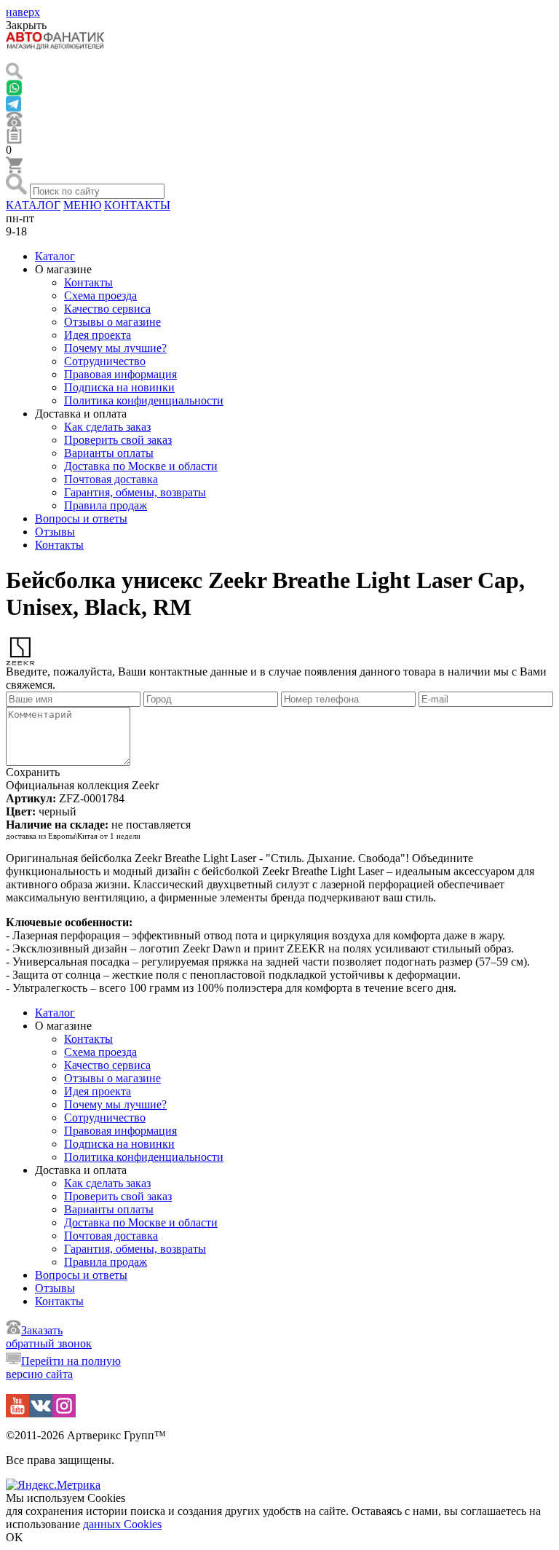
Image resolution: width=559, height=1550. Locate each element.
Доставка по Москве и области (141, 466)
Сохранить (33, 772)
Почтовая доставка (111, 479)
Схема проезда (100, 295)
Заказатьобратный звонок (49, 1337)
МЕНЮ (82, 205)
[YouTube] (17, 1413)
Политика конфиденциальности (143, 400)
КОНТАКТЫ (137, 205)
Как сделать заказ (107, 426)
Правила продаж (105, 505)
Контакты (88, 282)
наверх (23, 12)
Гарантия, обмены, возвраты (135, 492)
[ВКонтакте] (40, 1413)
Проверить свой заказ (118, 440)
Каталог (55, 256)
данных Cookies (122, 1524)
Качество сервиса (107, 308)
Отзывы (55, 531)
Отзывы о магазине (112, 322)
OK (14, 1537)
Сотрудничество (105, 361)
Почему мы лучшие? (115, 348)
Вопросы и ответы (81, 518)
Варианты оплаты (109, 453)
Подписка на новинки (119, 387)
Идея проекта (97, 335)
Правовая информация (120, 374)
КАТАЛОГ (33, 205)
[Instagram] (64, 1413)
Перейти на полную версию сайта (63, 1367)
